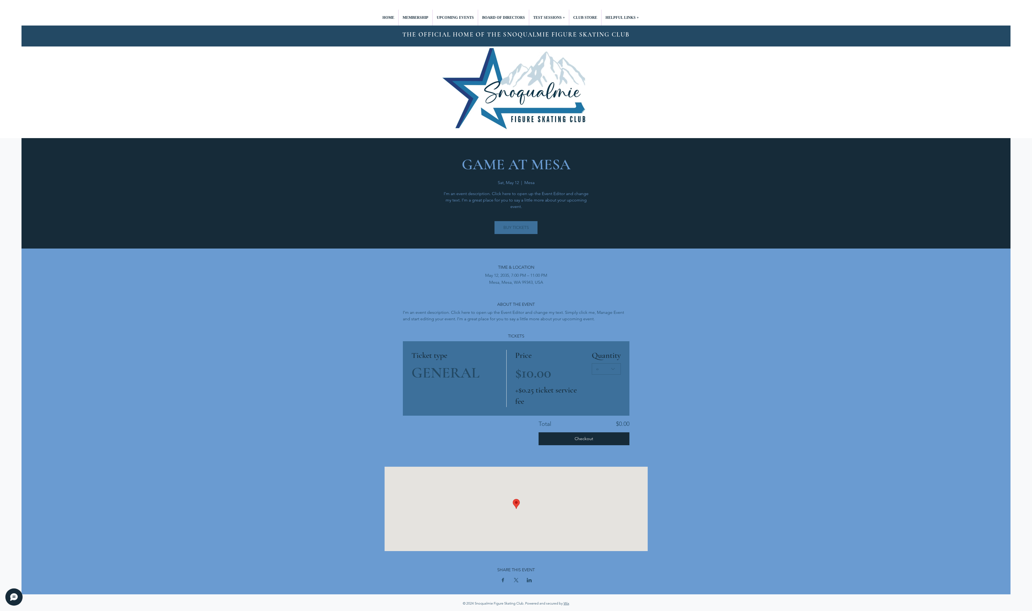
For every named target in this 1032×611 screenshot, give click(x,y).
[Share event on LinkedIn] (529, 580)
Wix (566, 603)
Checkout (584, 438)
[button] (549, 18)
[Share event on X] (516, 580)
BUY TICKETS (516, 227)
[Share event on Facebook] (503, 580)
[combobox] (606, 369)
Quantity (606, 355)
